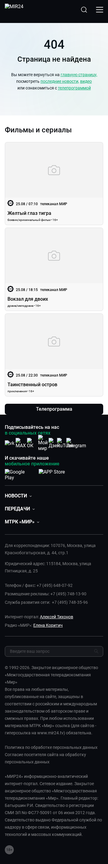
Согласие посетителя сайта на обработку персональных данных (45, 758)
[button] (18, 496)
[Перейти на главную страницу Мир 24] (14, 10)
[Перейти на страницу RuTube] (65, 443)
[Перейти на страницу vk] (9, 443)
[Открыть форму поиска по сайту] (84, 10)
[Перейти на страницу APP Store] (52, 473)
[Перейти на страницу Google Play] (19, 473)
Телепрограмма (54, 409)
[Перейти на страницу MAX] (21, 443)
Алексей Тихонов (56, 616)
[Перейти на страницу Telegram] (76, 443)
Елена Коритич (48, 625)
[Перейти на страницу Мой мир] (43, 443)
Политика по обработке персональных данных (51, 747)
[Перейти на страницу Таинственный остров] (54, 355)
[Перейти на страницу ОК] (32, 443)
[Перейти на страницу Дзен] (54, 443)
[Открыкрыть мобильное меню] (99, 9)
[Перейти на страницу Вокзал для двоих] (54, 269)
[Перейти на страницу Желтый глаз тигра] (54, 183)
